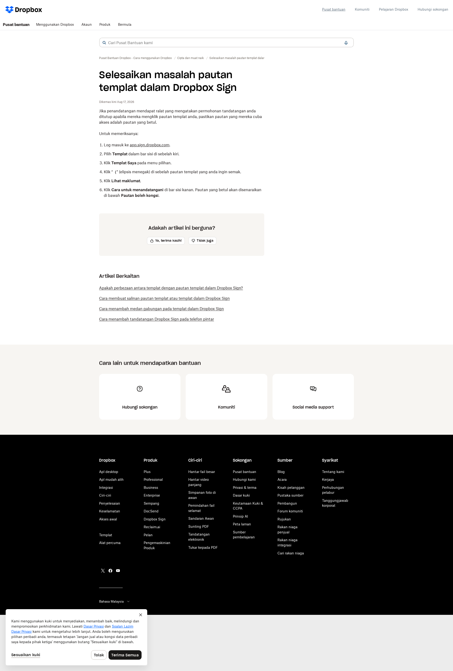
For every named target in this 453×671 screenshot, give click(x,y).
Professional (153, 479)
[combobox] (226, 42)
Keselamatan (109, 511)
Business (151, 487)
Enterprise (152, 495)
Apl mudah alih (111, 479)
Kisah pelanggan (291, 487)
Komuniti (362, 9)
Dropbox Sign (155, 519)
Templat (105, 535)
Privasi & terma (244, 487)
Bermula (124, 24)
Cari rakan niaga (290, 553)
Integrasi (106, 487)
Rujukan (284, 519)
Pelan (148, 535)
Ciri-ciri (105, 495)
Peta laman (242, 524)
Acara (282, 479)
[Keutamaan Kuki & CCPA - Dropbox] (76, 637)
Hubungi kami (244, 479)
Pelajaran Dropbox (393, 9)
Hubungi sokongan (433, 9)
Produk (104, 24)
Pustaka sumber (290, 495)
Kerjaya (328, 479)
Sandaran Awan (201, 518)
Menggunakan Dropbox (55, 24)
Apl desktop (108, 472)
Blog (281, 472)
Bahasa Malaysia (111, 601)
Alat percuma (110, 543)
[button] (104, 43)
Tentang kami (333, 472)
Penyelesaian (109, 503)
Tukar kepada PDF (203, 547)
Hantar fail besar (201, 472)
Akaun (86, 24)
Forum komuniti (290, 511)
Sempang (151, 503)
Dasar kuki (241, 495)
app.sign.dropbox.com (149, 145)
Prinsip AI (240, 516)
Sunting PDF (198, 526)
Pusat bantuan (333, 9)
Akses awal (108, 519)
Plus (147, 472)
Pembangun (287, 503)
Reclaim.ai (152, 527)
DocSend (151, 511)
